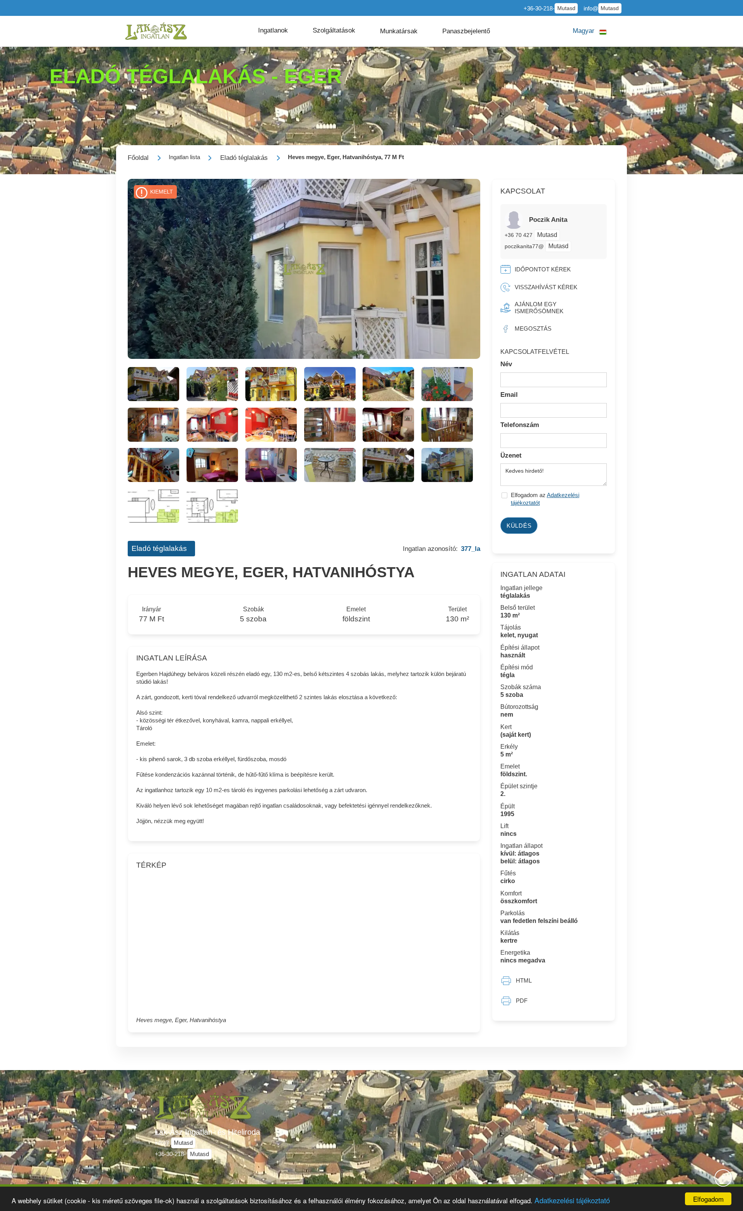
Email (509, 394)
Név (506, 364)
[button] (273, 30)
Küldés (519, 525)
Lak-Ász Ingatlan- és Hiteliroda (207, 1132)
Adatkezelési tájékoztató (572, 1200)
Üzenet (511, 455)
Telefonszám (519, 425)
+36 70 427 (519, 235)
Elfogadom (708, 1199)
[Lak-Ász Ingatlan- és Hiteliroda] (156, 31)
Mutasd (566, 8)
